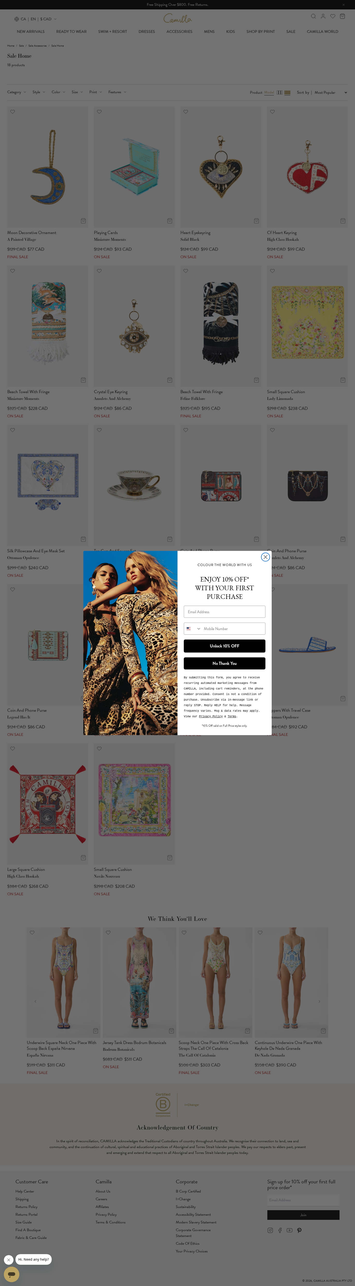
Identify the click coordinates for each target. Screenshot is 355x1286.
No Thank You (225, 663)
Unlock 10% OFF (224, 646)
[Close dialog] (265, 557)
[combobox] (192, 628)
